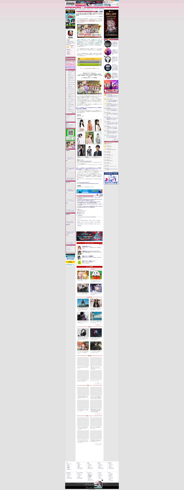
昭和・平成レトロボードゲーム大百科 (71, 96)
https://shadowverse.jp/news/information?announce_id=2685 (89, 183)
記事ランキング (69, 469)
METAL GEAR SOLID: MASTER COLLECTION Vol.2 (112, 169)
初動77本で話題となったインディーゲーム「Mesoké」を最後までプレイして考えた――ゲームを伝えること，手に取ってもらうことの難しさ (70, 211)
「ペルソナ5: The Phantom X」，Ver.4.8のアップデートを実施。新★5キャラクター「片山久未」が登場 (96, 294)
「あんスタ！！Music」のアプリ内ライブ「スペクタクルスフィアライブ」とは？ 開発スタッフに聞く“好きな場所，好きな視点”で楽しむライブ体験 (70, 243)
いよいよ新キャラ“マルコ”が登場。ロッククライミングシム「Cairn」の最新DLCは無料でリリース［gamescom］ (96, 322)
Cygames (68, 39)
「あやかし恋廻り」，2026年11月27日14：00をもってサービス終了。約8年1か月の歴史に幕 (112, 114)
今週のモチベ (69, 74)
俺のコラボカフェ (70, 94)
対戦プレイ (92, 222)
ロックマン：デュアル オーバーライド (111, 166)
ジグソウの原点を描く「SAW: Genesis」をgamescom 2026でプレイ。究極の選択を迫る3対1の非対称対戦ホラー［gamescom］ (96, 309)
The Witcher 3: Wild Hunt (109, 160)
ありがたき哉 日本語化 (71, 104)
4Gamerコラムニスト (70, 98)
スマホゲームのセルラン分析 (71, 82)
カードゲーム (94, 220)
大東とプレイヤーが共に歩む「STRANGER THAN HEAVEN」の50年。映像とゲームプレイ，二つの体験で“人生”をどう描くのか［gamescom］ (70, 222)
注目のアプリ (84, 8)
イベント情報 (110, 474)
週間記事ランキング (69, 115)
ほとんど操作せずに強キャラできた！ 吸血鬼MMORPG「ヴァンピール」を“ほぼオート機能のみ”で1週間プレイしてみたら (70, 190)
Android (83, 19)
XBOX (72, 7)
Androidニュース (72, 8)
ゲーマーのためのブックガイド (71, 91)
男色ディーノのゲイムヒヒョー (71, 80)
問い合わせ (79, 0)
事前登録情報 (90, 475)
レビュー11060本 (68, 5)
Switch (79, 7)
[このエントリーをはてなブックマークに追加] (101, 11)
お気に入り (109, 0)
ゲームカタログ (111, 480)
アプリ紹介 (89, 477)
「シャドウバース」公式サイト (90, 58)
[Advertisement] (89, 454)
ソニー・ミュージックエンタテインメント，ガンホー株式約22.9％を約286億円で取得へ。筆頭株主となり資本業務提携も (112, 100)
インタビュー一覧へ (98, 444)
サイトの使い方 (75, 0)
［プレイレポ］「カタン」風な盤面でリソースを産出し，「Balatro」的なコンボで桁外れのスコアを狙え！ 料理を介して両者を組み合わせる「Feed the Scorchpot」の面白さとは (96, 397)
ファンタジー (87, 222)
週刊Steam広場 (70, 86)
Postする (98, 11)
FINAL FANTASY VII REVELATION (111, 149)
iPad (90, 220)
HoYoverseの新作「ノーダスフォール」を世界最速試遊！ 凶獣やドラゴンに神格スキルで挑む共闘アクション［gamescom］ (112, 118)
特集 (68, 51)
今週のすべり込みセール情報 (71, 84)
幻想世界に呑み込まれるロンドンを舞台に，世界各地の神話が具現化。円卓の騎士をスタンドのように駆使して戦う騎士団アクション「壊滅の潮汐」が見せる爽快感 (96, 410)
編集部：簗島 (101, 16)
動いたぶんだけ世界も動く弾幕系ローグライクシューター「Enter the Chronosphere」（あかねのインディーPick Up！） (83, 380)
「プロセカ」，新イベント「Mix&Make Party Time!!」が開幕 (82, 280)
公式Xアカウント (70, 0)
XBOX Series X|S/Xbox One (70, 124)
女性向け (86, 7)
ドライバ (68, 120)
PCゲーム (68, 123)
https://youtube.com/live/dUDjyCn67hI (86, 161)
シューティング (111, 477)
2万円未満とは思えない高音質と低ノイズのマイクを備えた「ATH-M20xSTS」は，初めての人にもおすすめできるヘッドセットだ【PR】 (83, 338)
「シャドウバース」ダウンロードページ (89, 61)
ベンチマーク (100, 478)
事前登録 (76, 8)
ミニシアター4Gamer (70, 101)
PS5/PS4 (76, 7)
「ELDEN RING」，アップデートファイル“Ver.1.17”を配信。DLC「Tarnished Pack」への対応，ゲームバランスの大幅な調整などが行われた (112, 127)
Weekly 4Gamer (70, 72)
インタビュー (88, 8)
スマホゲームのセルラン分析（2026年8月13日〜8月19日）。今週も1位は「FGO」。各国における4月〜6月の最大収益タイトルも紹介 (112, 105)
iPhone (79, 220)
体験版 (68, 53)
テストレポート (100, 474)
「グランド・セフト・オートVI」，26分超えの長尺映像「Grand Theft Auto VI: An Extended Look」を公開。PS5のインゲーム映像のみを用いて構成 (112, 123)
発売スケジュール (80, 467)
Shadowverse (70, 36)
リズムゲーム (110, 478)
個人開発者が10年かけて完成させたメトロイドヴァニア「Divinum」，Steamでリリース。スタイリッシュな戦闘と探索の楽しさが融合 (112, 109)
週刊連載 (68, 467)
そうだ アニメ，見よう (71, 89)
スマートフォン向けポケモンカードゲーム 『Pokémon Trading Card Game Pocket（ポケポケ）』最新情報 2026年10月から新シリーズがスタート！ (96, 281)
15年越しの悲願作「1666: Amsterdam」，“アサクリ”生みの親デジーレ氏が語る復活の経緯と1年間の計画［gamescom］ (96, 441)
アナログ (100, 7)
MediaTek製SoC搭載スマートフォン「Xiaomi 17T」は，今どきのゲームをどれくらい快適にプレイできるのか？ (83, 410)
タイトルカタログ (80, 468)
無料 (99, 222)
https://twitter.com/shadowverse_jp (84, 182)
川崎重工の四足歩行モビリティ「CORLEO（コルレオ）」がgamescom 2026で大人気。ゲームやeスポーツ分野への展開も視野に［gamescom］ (83, 309)
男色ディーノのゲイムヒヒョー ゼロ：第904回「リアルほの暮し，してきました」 (96, 380)
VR (89, 7)
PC (69, 7)
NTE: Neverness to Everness (110, 155)
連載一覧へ (73, 112)
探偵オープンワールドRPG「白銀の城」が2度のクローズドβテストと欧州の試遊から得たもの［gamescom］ (70, 232)
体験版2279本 (72, 5)
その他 (110, 479)
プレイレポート (90, 464)
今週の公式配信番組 (70, 77)
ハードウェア (93, 7)
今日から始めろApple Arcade (71, 93)
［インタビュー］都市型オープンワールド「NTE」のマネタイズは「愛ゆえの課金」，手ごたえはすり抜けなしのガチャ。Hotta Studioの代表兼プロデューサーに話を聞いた (112, 136)
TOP (67, 7)
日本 (96, 222)
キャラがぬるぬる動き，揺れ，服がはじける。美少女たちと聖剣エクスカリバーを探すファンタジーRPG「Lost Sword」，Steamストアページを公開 (112, 96)
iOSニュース (67, 8)
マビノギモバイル (109, 163)
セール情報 (79, 8)
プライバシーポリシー (70, 246)
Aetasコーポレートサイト (70, 251)
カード (83, 222)
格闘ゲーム (110, 475)
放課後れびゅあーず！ (70, 109)
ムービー (92, 8)
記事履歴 (113, 0)
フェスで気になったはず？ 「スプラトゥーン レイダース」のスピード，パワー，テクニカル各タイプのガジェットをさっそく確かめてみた (70, 200)
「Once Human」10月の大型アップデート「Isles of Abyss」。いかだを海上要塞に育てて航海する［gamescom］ (83, 322)
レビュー (68, 52)
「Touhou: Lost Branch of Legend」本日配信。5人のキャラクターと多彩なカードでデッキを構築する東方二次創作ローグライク (112, 132)
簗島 (79, 225)
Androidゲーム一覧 (101, 8)
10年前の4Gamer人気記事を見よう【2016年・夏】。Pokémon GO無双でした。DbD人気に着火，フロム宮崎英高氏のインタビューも (70, 179)
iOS (80, 19)
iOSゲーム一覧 (96, 8)
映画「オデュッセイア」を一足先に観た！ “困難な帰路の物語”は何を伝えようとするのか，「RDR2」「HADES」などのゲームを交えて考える (70, 168)
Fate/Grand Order (109, 152)
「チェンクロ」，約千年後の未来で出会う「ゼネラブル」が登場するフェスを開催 (83, 293)
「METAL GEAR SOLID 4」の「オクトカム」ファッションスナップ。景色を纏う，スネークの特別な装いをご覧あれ (70, 158)
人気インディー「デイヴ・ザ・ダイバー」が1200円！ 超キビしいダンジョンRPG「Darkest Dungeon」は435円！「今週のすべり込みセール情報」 (96, 367)
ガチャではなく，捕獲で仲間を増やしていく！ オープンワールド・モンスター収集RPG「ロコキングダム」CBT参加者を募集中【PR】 (83, 351)
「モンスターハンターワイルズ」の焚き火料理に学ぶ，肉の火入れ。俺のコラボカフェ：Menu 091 (83, 367)
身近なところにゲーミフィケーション (71, 106)
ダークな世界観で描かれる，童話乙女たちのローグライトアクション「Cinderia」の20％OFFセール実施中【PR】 (96, 338)
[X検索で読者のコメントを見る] (96, 11)
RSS (66, 0)
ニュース (68, 50)
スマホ (83, 7)
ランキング (116, 0)
